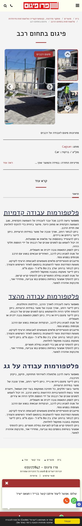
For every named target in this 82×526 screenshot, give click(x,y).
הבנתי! (67, 521)
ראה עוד (8, 163)
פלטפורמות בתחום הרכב (63, 21)
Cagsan (66, 147)
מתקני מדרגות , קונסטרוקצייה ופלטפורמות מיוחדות (34, 18)
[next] (10, 87)
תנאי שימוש (49, 475)
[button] (77, 5)
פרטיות (33, 475)
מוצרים (67, 18)
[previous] (50, 87)
